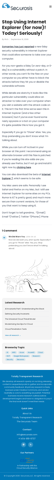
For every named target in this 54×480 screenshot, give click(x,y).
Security (10, 359)
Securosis (20, 359)
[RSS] (30, 444)
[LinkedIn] (23, 444)
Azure (22, 352)
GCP (8, 356)
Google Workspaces (21, 356)
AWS (14, 352)
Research (36, 356)
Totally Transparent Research (27, 417)
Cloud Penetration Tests (16, 329)
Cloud (40, 352)
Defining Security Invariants (17, 314)
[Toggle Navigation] (50, 6)
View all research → (13, 335)
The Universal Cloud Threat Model (20, 319)
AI (7, 352)
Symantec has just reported (18, 46)
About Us (27, 413)
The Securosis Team (27, 421)
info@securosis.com (27, 434)
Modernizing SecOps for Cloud (19, 324)
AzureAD (31, 352)
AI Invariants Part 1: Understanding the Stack (24, 309)
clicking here (24, 167)
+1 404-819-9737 (27, 438)
